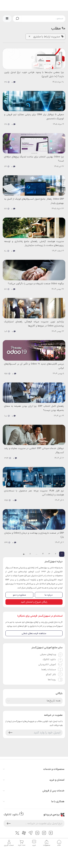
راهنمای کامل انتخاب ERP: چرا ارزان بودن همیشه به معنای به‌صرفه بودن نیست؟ (34, 408)
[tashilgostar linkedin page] (37, 833)
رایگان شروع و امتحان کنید (34, 602)
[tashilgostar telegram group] (31, 833)
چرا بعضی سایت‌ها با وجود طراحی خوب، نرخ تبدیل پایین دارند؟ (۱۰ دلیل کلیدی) (34, 74)
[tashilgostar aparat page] (24, 833)
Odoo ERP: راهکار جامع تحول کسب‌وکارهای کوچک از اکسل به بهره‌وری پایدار (34, 201)
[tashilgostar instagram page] (44, 833)
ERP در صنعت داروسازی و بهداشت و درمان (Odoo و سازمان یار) (34, 535)
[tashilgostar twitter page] (17, 833)
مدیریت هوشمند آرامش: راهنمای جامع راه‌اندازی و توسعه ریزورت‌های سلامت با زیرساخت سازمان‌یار (34, 243)
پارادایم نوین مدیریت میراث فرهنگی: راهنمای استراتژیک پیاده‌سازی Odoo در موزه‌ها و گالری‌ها (34, 323)
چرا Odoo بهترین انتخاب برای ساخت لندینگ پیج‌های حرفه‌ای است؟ (34, 158)
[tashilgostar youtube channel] (51, 833)
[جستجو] (17, 18)
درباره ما (49, 595)
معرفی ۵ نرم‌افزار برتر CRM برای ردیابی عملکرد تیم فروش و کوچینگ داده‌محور (34, 116)
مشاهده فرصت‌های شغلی (34, 633)
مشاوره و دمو (19, 595)
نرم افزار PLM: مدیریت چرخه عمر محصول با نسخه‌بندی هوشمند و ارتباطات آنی (34, 492)
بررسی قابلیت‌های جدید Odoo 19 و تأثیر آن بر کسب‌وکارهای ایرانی (34, 366)
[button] (7, 18)
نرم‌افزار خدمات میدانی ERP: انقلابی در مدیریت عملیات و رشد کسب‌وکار (34, 450)
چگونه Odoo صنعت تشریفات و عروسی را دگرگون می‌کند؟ (36, 283)
